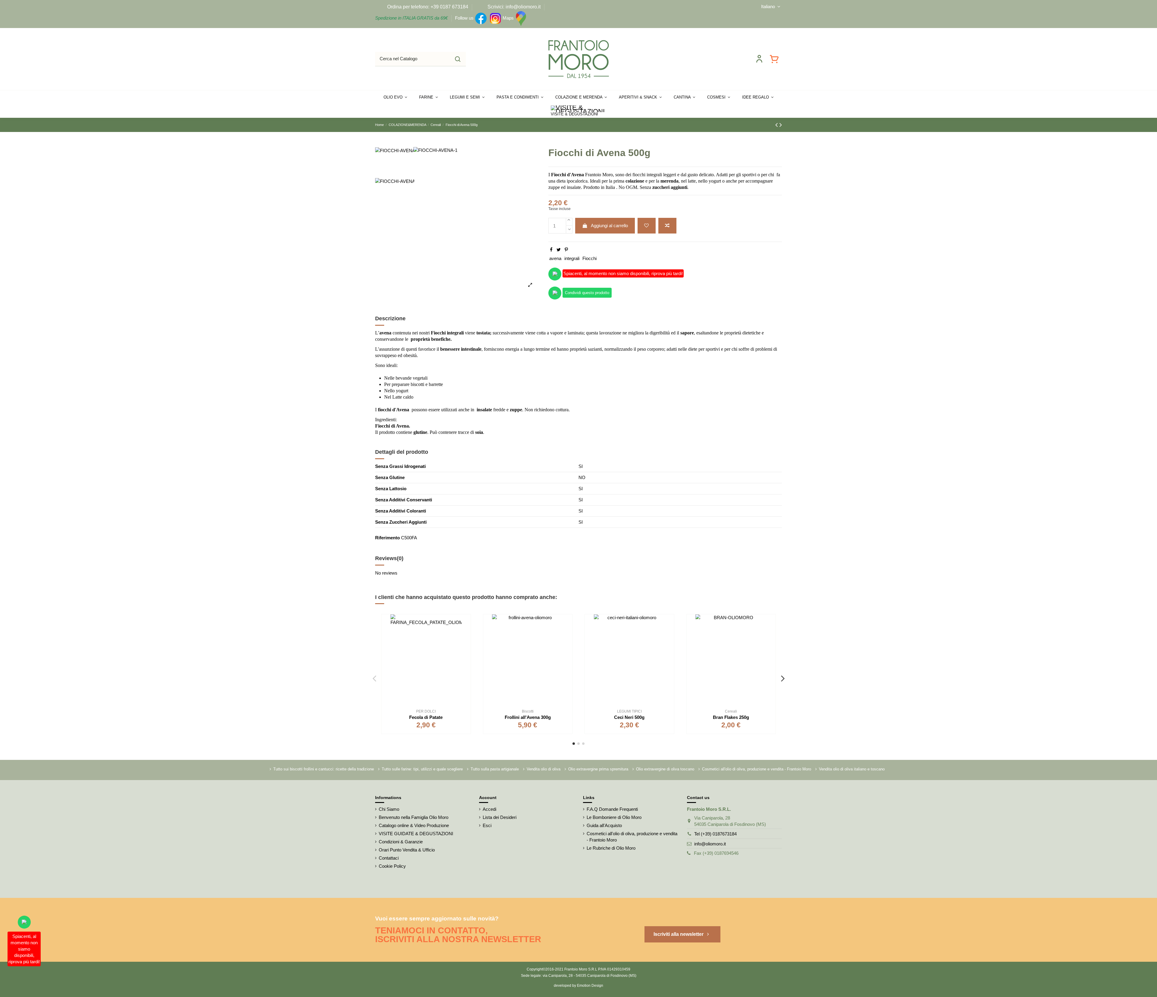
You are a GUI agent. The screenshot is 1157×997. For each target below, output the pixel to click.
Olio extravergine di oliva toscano (665, 769)
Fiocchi (589, 258)
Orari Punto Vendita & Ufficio (407, 849)
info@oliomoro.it (710, 843)
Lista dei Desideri (499, 817)
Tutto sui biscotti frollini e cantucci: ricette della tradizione (323, 769)
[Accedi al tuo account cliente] (759, 59)
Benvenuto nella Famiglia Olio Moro (413, 817)
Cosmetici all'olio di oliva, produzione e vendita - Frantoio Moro (756, 769)
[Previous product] (777, 125)
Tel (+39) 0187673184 (715, 833)
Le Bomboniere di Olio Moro (614, 817)
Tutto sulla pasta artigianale (495, 769)
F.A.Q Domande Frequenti (612, 809)
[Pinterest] (566, 249)
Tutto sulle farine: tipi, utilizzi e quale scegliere (422, 769)
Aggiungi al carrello (609, 225)
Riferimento (387, 537)
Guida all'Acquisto (604, 825)
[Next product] (780, 125)
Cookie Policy (392, 866)
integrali (571, 258)
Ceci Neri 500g (629, 717)
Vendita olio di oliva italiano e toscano (852, 769)
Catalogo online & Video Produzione (414, 825)
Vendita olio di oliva (543, 769)
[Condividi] (551, 249)
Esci (487, 825)
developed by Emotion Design (578, 985)
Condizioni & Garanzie (401, 841)
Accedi (489, 809)
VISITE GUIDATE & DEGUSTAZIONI (416, 833)
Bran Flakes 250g (731, 717)
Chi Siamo (389, 809)
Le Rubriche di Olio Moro (611, 848)
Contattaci (389, 858)
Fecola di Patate (426, 717)
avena (555, 258)
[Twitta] (559, 249)
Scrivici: (496, 6)
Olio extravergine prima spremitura (598, 769)
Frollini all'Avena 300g (528, 717)
